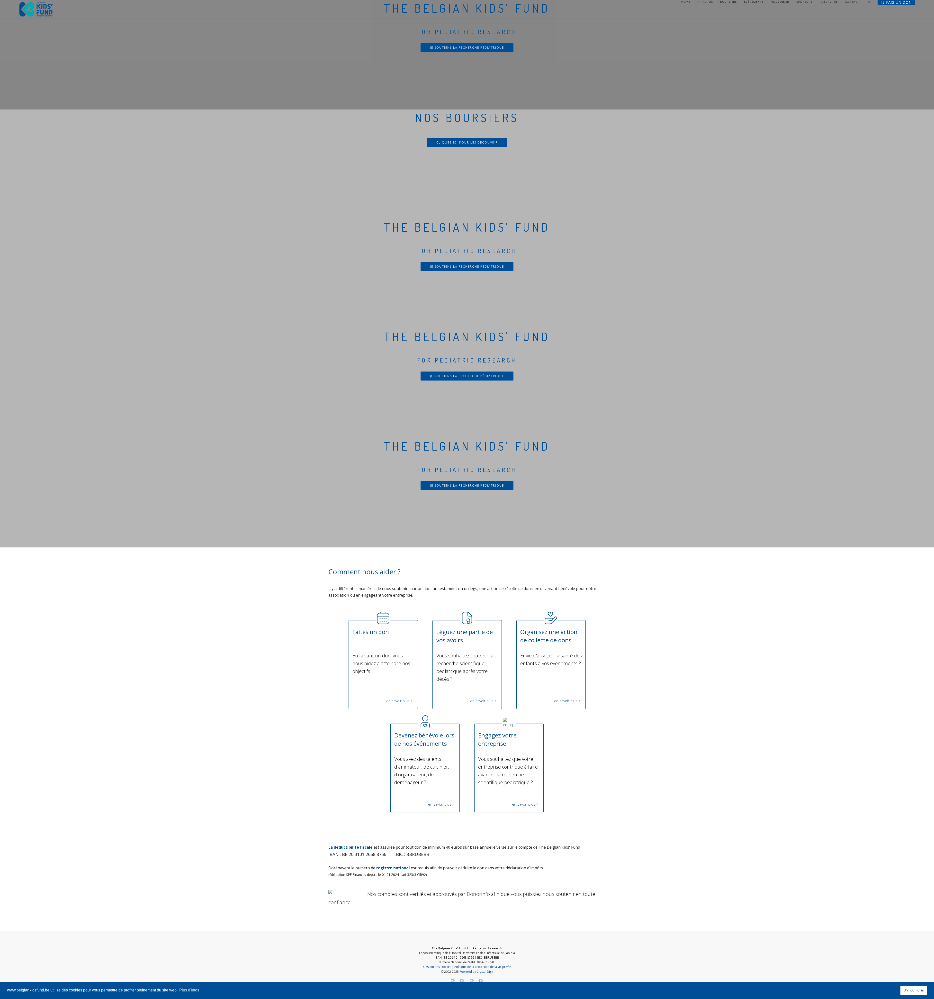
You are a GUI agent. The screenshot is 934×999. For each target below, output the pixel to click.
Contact (852, 1)
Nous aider (780, 1)
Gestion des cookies (437, 967)
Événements (753, 1)
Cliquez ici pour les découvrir (467, 142)
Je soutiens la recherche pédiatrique (467, 47)
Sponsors (804, 1)
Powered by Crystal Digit (476, 972)
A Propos (705, 1)
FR (868, 1)
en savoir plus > (399, 700)
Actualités (829, 1)
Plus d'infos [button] (189, 990)
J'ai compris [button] (914, 990)
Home (685, 1)
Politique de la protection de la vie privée (482, 967)
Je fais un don (896, 2)
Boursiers (728, 1)
